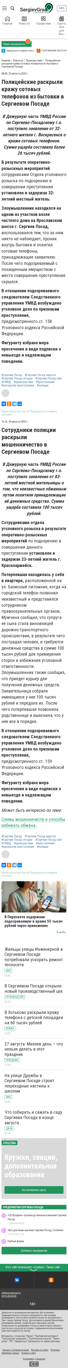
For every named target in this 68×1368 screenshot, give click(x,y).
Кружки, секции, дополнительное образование (31, 1166)
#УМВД (6, 382)
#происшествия (23, 382)
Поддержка (28, 1359)
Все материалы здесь (34, 1189)
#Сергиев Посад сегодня (17, 378)
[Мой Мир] (19, 404)
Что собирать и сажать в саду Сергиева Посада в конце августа (33, 1117)
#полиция (42, 385)
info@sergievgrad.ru (11, 1293)
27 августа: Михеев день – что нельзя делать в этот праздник (34, 1049)
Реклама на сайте (39, 1350)
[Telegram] (14, 404)
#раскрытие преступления (18, 385)
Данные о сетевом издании (15, 1350)
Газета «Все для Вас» (61, 29)
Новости (24, 23)
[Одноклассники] (9, 404)
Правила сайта (28, 1353)
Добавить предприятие (34, 1250)
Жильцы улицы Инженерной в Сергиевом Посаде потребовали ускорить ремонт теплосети (34, 957)
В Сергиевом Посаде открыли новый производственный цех (34, 988)
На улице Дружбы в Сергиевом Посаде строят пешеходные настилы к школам (29, 1083)
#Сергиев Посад (12, 375)
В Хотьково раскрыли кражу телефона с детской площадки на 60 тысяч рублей (34, 1017)
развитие (40, 1359)
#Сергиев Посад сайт (48, 378)
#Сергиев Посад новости (40, 375)
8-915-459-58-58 (9, 1296)
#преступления (45, 382)
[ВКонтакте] (4, 404)
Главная (7, 23)
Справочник (43, 23)
